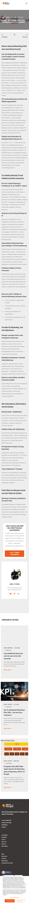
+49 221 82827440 (6, 820)
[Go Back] (14, 35)
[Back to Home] (6, 3)
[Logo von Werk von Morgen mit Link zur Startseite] (8, 805)
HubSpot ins (11, 142)
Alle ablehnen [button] (20, 900)
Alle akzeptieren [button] (9, 900)
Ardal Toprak (5, 17)
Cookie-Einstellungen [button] (14, 897)
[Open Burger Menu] (26, 3)
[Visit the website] (14, 593)
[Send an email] (11, 593)
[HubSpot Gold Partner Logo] (14, 872)
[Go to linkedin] (18, 593)
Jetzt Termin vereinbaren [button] (14, 553)
